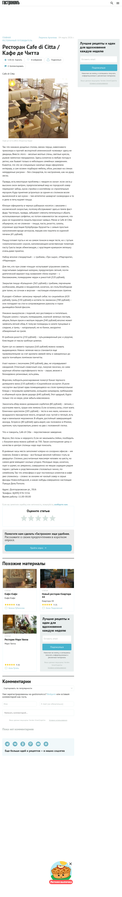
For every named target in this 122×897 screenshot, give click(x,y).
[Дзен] (46, 744)
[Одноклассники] (22, 744)
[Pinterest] (30, 744)
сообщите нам (61, 504)
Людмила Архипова (48, 37)
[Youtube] (38, 744)
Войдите (51, 694)
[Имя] (19, 704)
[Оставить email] (56, 638)
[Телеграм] (7, 744)
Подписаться (57, 647)
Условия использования (57, 668)
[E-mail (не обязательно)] (57, 704)
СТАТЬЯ (8, 590)
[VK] (15, 744)
